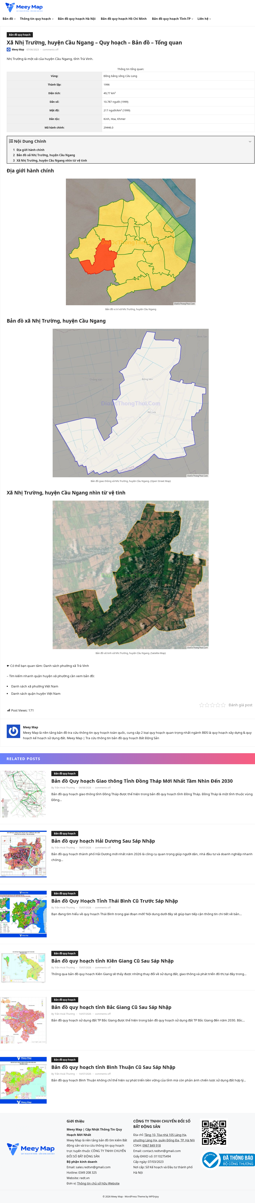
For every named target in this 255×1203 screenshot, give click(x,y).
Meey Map (18, 49)
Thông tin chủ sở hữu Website (98, 1183)
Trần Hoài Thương (65, 787)
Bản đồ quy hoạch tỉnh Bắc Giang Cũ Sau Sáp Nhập (111, 1007)
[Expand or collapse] (250, 142)
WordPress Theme (135, 1196)
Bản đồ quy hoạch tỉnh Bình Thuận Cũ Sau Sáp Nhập (113, 1067)
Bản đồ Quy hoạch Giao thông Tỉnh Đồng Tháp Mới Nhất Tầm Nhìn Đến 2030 (142, 781)
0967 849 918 (151, 1145)
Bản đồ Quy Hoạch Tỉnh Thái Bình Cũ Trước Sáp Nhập (114, 901)
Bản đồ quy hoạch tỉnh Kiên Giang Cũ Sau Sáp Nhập (112, 961)
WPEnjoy (154, 1196)
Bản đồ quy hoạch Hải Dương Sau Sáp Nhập (103, 841)
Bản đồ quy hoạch (20, 34)
